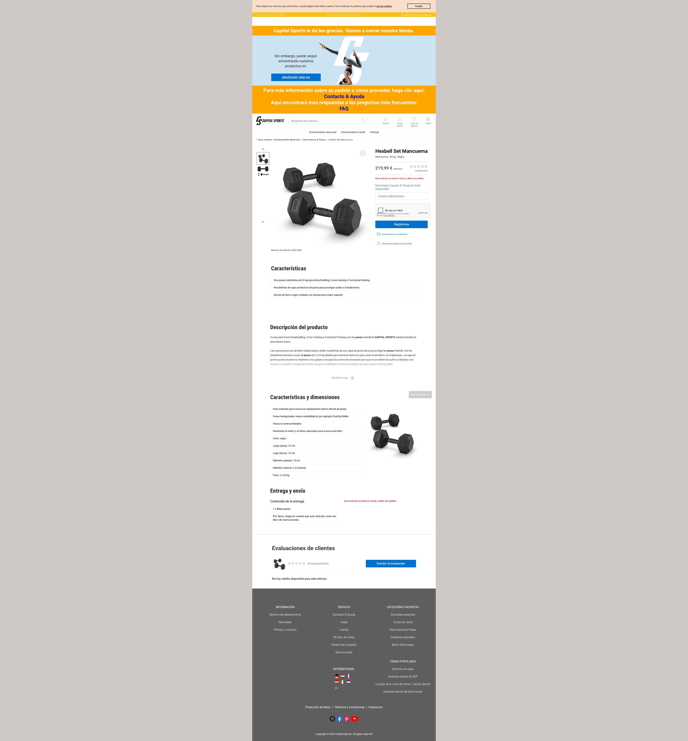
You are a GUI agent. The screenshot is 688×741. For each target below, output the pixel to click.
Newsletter (285, 622)
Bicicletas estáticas (403, 614)
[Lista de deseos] (414, 119)
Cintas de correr (403, 622)
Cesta (344, 622)
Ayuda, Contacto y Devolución (417, 15)
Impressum (376, 707)
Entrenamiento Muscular (287, 139)
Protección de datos (317, 707)
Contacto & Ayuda (344, 96)
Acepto (418, 6)
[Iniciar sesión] (399, 119)
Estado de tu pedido (344, 644)
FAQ (344, 109)
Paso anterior (265, 139)
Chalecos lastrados (403, 637)
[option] (263, 158)
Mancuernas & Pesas (314, 139)
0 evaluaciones (421, 170)
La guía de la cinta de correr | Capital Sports (403, 684)
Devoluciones (344, 652)
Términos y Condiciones (349, 707)
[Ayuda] (385, 119)
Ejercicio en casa (403, 669)
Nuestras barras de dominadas (402, 691)
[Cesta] (428, 119)
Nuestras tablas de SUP (403, 676)
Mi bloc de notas (343, 637)
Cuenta (344, 629)
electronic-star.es (296, 77)
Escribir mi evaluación (391, 563)
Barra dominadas (403, 644)
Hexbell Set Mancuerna (341, 139)
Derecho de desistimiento (285, 614)
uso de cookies (384, 6)
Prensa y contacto (285, 629)
